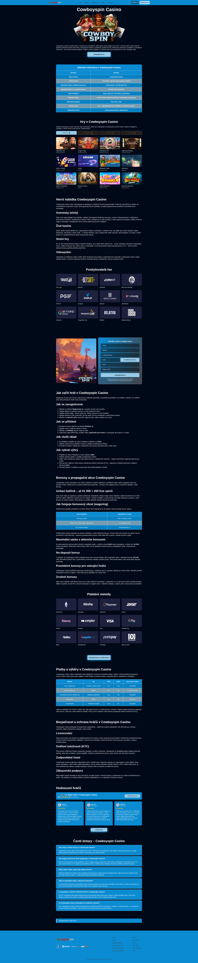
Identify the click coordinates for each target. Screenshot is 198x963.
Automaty (130, 132)
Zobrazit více (99, 829)
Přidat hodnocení (132, 796)
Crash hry (109, 132)
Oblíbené (65, 132)
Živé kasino (87, 132)
